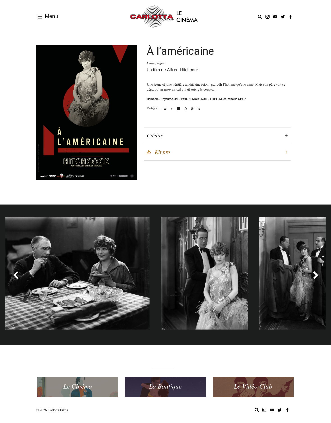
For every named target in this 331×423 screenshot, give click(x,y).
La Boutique (165, 385)
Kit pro (162, 151)
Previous (15, 275)
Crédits (155, 135)
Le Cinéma (77, 385)
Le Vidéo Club (253, 385)
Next (315, 275)
